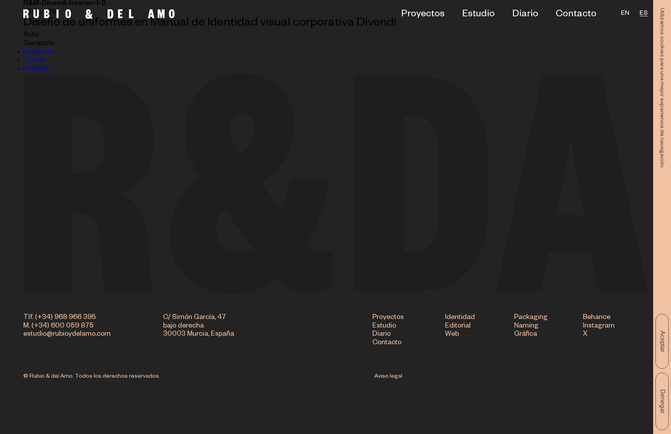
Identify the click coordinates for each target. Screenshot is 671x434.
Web (452, 334)
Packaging (531, 318)
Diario (525, 15)
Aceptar (662, 341)
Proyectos (423, 15)
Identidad (460, 318)
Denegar (662, 401)
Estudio (478, 15)
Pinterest (37, 69)
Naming (526, 326)
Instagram (599, 326)
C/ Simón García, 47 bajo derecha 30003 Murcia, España (198, 326)
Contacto (576, 15)
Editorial (458, 326)
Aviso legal (388, 377)
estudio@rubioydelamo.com (67, 334)
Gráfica (525, 334)
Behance (596, 318)
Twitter (34, 60)
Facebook (38, 52)
